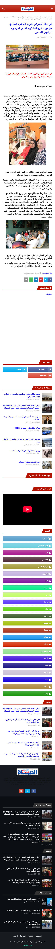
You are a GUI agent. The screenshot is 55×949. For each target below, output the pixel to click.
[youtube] (40, 375)
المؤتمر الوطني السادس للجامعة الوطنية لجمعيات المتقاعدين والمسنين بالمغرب (22, 755)
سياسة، (45, 623)
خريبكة (46, 602)
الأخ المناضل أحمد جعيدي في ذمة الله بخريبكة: (23, 899)
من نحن (30, 936)
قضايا (46, 665)
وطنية (46, 694)
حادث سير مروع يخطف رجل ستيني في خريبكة (23, 910)
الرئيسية (39, 936)
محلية (46, 679)
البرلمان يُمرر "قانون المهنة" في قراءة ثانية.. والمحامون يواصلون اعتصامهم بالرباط (24, 732)
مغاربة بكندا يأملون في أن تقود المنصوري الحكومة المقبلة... (22, 418)
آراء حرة (38, 273)
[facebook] (40, 369)
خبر (47, 595)
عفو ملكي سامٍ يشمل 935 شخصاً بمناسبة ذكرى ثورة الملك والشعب (23, 721)
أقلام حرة (45, 560)
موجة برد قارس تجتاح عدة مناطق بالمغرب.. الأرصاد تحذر (21, 440)
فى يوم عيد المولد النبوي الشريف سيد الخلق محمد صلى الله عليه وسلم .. (22, 824)
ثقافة (46, 581)
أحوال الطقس (43, 545)
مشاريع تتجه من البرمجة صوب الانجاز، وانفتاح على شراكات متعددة (22, 923)
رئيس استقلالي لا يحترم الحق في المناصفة (24, 451)
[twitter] (15, 369)
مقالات (46, 686)
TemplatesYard (27, 945)
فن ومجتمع (44, 651)
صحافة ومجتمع (35, 17)
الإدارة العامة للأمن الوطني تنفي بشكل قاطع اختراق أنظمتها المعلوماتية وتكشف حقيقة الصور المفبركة (21, 406)
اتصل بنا (22, 936)
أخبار (46, 553)
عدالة (46, 644)
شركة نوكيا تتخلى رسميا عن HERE (27, 428)
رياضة (46, 616)
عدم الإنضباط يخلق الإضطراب (29, 462)
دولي (46, 609)
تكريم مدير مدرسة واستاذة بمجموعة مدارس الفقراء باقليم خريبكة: (24, 743)
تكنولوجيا (45, 574)
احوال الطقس (43, 567)
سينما (46, 630)
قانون (46, 658)
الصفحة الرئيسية (46, 17)
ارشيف (15, 936)
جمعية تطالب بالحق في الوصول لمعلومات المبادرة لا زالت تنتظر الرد (22, 395)
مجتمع (46, 672)
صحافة (46, 637)
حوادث (46, 588)
